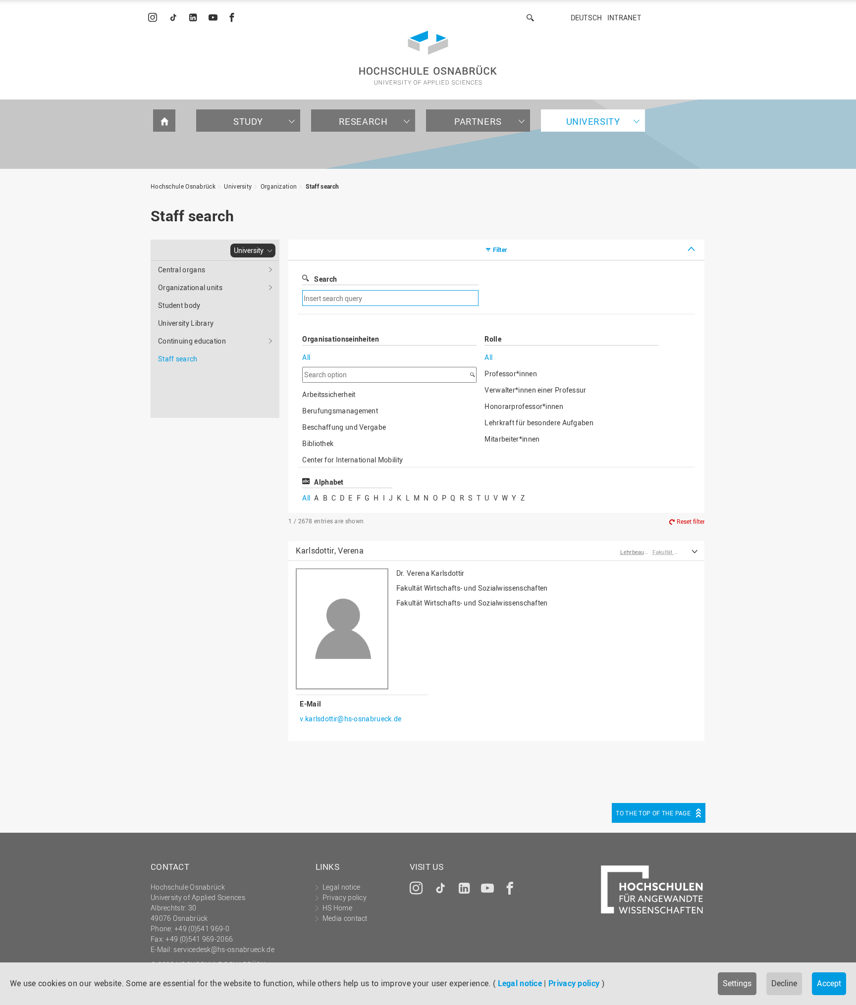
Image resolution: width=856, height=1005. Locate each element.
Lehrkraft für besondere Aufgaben (538, 422)
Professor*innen (510, 373)
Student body (179, 305)
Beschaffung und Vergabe (344, 427)
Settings (737, 983)
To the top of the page (653, 813)
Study (248, 121)
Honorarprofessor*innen (523, 406)
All (306, 357)
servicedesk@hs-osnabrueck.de (223, 949)
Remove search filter (560, 298)
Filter (500, 249)
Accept (829, 983)
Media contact (345, 918)
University (593, 121)
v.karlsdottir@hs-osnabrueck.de (350, 718)
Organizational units (190, 287)
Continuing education (192, 341)
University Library (186, 323)
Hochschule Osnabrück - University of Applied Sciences (428, 57)
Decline (784, 983)
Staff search (322, 186)
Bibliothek (317, 443)
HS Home (337, 907)
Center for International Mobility (352, 459)
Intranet (624, 17)
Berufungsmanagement (340, 410)
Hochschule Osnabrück (183, 186)
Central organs (181, 269)
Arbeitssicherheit (328, 394)
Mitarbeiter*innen (511, 439)
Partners (478, 121)
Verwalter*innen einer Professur (535, 390)
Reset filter (691, 521)
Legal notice (520, 983)
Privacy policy (573, 983)
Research (363, 121)
